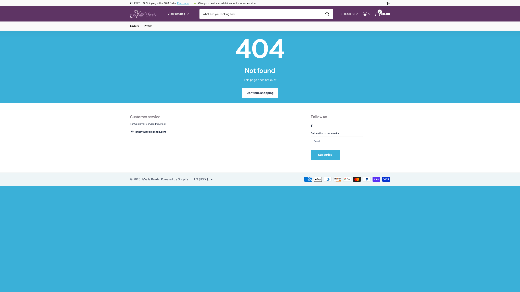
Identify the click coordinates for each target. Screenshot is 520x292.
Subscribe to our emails (325, 133)
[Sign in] (366, 13)
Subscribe (325, 154)
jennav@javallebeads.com (150, 131)
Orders (134, 26)
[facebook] (311, 126)
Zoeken (327, 14)
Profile (148, 26)
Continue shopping (260, 92)
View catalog (177, 13)
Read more (183, 3)
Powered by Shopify (174, 179)
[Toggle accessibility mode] (388, 3)
